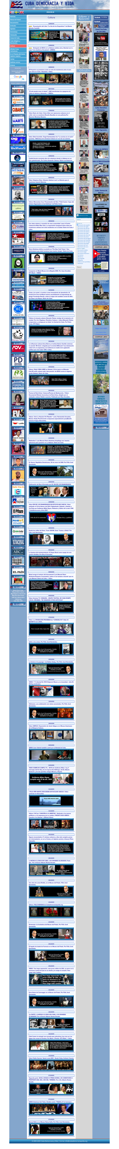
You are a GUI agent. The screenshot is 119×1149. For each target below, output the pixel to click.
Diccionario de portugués (84, 238)
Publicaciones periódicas (84, 262)
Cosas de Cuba (15, 38)
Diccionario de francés (83, 230)
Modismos (80, 257)
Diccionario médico (83, 250)
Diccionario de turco (83, 247)
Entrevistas (13, 32)
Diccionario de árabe (83, 233)
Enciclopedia (81, 258)
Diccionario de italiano (83, 232)
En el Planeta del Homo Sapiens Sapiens (17, 55)
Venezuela (13, 35)
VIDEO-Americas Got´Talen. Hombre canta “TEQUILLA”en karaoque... (51, 1102)
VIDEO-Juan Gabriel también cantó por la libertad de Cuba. (47, 747)
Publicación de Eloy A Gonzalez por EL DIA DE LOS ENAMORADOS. (50, 484)
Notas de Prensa (15, 19)
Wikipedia (80, 260)
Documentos (14, 23)
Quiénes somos (15, 62)
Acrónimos (80, 255)
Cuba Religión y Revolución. (15, 42)
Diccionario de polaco (83, 237)
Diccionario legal (82, 252)
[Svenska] (17, 12)
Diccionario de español (84, 225)
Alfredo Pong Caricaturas (14, 50)
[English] (21, 12)
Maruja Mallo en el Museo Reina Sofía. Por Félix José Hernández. (49, 1122)
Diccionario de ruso (83, 245)
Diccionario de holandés (84, 240)
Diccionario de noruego (84, 242)
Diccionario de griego (83, 243)
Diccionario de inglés (83, 227)
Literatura (80, 263)
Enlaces (12, 65)
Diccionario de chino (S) (84, 235)
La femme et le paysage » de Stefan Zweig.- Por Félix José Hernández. (51, 662)
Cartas (12, 59)
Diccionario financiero (83, 253)
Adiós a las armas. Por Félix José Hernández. (43, 642)
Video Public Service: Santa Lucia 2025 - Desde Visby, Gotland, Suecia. (51, 1058)
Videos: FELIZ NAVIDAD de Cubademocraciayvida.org (46, 904)
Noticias (12, 16)
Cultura (12, 46)
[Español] (12, 12)
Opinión (12, 29)
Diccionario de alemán (83, 228)
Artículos (13, 26)
